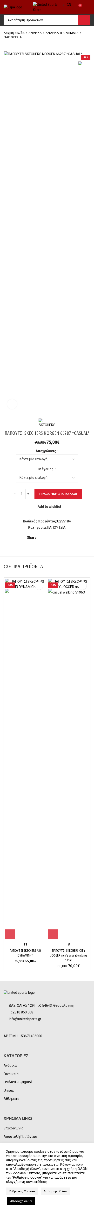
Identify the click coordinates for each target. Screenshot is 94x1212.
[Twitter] (47, 537)
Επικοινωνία (13, 1128)
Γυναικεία (11, 1074)
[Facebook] (42, 537)
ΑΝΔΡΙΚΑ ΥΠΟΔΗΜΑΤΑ (62, 33)
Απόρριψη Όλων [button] (55, 1191)
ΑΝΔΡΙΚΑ (35, 33)
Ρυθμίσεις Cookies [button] (22, 1191)
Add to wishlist (49, 506)
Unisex (9, 1090)
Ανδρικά (10, 1065)
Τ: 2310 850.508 (21, 1012)
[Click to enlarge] (12, 404)
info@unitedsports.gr (25, 1019)
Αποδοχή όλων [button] (21, 1201)
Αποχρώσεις (46, 451)
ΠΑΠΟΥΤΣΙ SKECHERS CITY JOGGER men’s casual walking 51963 (68, 955)
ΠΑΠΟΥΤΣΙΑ (13, 37)
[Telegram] (64, 537)
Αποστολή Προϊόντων (21, 1137)
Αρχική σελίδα (14, 33)
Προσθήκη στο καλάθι (58, 494)
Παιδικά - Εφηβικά (18, 1082)
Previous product (6, 44)
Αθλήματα (11, 1099)
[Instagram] (21, 1028)
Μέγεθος (46, 469)
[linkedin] (58, 537)
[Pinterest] (53, 537)
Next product (15, 44)
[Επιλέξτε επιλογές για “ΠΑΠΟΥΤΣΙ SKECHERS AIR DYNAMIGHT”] (10, 934)
